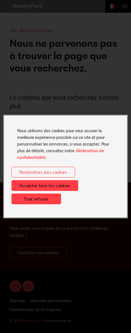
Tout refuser (36, 198)
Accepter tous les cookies (45, 185)
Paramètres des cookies (43, 172)
